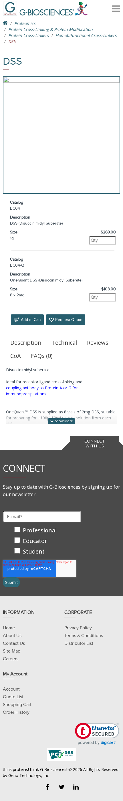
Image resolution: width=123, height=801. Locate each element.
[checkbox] (42, 541)
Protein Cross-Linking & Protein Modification (50, 29)
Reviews (97, 342)
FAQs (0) (42, 356)
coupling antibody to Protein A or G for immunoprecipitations (42, 390)
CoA (15, 356)
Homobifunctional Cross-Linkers (86, 35)
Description (25, 342)
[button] (97, 734)
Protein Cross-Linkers (28, 35)
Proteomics (24, 23)
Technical (64, 342)
